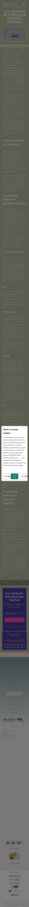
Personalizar (23, 476)
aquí (20, 458)
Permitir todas (14, 476)
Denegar (7, 476)
